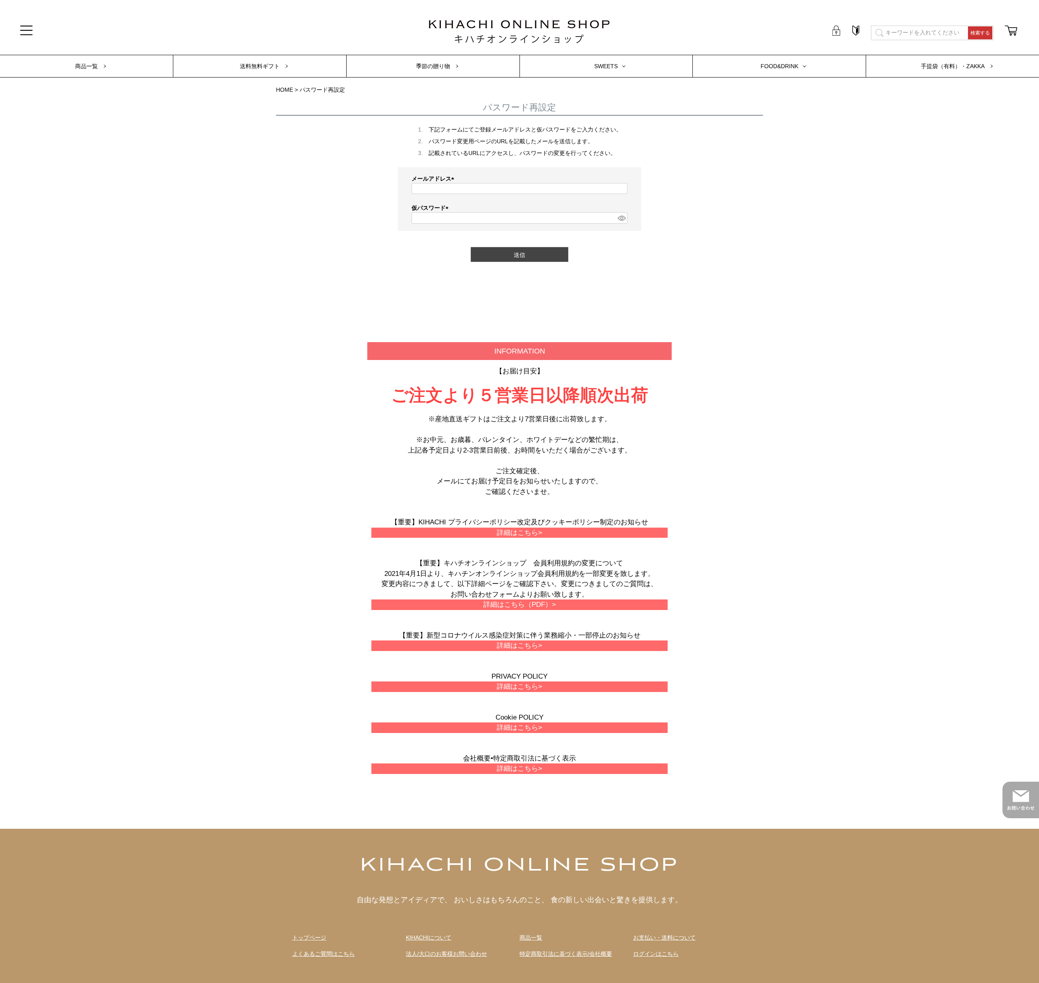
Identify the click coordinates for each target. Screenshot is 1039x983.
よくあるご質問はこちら (323, 954)
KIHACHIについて (428, 938)
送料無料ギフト (260, 66)
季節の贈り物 (433, 66)
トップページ (309, 938)
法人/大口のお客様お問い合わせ (446, 954)
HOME (284, 89)
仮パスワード (431, 208)
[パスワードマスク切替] (621, 218)
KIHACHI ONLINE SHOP (519, 865)
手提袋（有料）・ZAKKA (953, 66)
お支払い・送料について (664, 938)
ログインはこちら (656, 954)
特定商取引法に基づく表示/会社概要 (566, 954)
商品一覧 (86, 66)
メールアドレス (434, 178)
